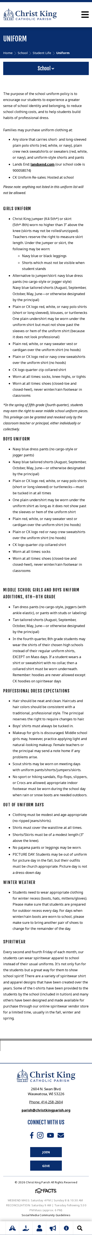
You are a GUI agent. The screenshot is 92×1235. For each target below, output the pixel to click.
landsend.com (43, 164)
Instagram (40, 1135)
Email (61, 1135)
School (45, 68)
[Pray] (12, 1228)
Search (79, 1228)
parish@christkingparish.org (46, 1110)
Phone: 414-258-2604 (46, 1102)
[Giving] (26, 1228)
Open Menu (85, 14)
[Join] (39, 1228)
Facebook (32, 1135)
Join (46, 1152)
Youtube (50, 1135)
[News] (52, 1228)
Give (46, 1166)
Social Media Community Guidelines (46, 1215)
